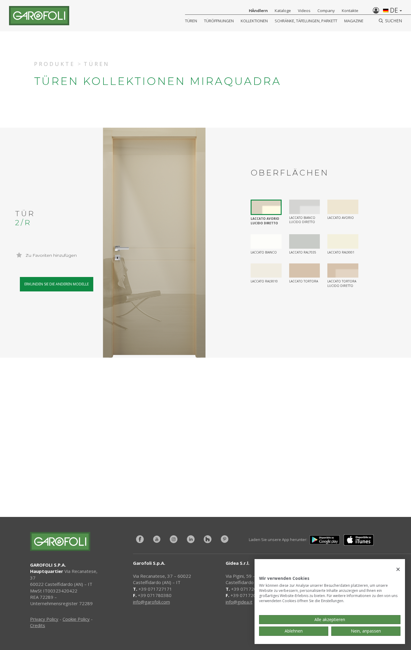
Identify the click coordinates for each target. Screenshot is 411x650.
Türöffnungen (219, 20)
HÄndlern (258, 10)
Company (326, 10)
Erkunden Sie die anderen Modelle (56, 284)
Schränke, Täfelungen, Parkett (306, 20)
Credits (37, 625)
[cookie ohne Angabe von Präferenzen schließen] (398, 569)
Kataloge (283, 10)
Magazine (353, 20)
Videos (304, 10)
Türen (191, 20)
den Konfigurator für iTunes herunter (123, 470)
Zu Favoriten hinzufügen (50, 255)
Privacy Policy (44, 619)
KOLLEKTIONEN (254, 20)
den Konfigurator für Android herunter (299, 470)
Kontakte (350, 10)
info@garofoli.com (151, 602)
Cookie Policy (76, 619)
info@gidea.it (239, 602)
